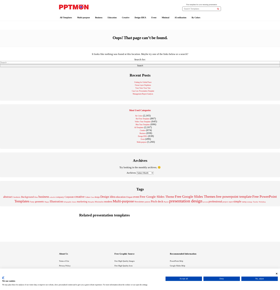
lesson (74, 202)
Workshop (262, 202)
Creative (125, 18)
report (231, 202)
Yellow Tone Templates (143, 122)
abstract (8, 196)
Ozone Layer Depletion (143, 85)
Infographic (68, 202)
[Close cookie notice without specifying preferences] (276, 273)
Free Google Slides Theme (157, 196)
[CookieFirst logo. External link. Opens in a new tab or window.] (3, 278)
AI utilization (180, 18)
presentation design (185, 201)
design (97, 197)
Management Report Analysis (143, 94)
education (121, 196)
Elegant (129, 197)
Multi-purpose (83, 18)
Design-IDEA (140, 18)
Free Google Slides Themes (195, 196)
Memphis (91, 202)
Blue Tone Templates (143, 125)
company (60, 197)
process (205, 202)
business (43, 196)
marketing (82, 201)
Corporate (69, 197)
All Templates (66, 18)
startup (244, 202)
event (136, 196)
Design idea (107, 196)
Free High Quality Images (124, 261)
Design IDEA (143, 136)
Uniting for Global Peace (143, 82)
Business (98, 18)
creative (79, 196)
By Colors (196, 18)
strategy (249, 202)
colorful (52, 197)
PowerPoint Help (176, 261)
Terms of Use (64, 261)
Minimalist (99, 202)
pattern (147, 202)
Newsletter (139, 201)
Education (112, 18)
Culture (87, 197)
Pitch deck (157, 201)
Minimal (165, 18)
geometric (39, 201)
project (225, 202)
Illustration (56, 201)
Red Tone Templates (143, 119)
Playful (166, 202)
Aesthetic (17, 197)
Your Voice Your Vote (142, 88)
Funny (32, 202)
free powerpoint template (234, 196)
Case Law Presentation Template (143, 91)
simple (237, 201)
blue (36, 197)
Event (153, 18)
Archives (131, 172)
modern (108, 201)
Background (27, 197)
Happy (47, 202)
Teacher (255, 202)
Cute (92, 197)
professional (215, 201)
